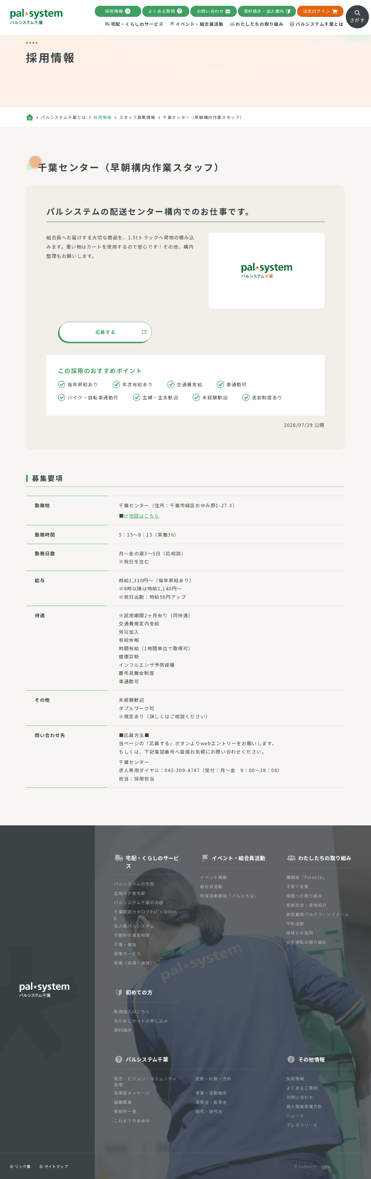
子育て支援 (297, 886)
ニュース (295, 1116)
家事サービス (127, 953)
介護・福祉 (125, 944)
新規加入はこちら (132, 1011)
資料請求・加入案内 (264, 11)
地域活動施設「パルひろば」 (229, 896)
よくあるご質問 (302, 1088)
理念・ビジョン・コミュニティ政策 (145, 1082)
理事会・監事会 (211, 1102)
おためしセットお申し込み (141, 1021)
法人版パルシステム (134, 926)
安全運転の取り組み (306, 942)
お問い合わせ (210, 11)
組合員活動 (211, 886)
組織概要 (123, 1102)
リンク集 (23, 1166)
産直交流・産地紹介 (306, 905)
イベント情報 (213, 877)
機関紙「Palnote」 (306, 877)
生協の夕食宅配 (130, 893)
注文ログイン (316, 11)
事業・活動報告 (211, 1093)
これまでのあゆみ (132, 1120)
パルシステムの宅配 (134, 884)
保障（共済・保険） (134, 963)
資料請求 (123, 1030)
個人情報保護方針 (304, 1106)
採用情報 (114, 11)
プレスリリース (302, 1125)
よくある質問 (161, 11)
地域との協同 (300, 933)
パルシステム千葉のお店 (139, 902)
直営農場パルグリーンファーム (317, 914)
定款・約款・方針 (214, 1078)
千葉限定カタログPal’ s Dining (145, 915)
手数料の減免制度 (132, 935)
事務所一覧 (125, 1111)
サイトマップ (56, 1166)
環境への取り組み (304, 896)
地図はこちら (144, 515)
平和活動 (295, 923)
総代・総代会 (209, 1111)
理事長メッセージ (132, 1093)
